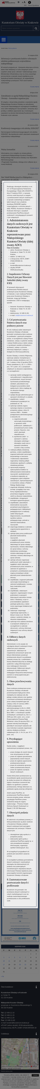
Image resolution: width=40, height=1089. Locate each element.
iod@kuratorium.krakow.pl (24, 315)
